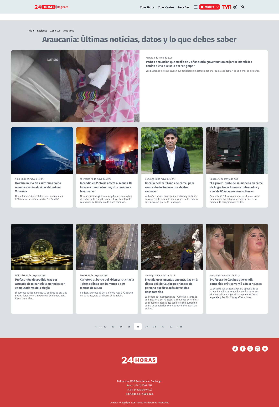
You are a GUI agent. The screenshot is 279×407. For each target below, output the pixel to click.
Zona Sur (183, 7)
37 (146, 326)
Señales (209, 7)
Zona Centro (166, 7)
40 (171, 326)
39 (162, 326)
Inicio (31, 30)
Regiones (42, 30)
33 (113, 326)
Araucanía (68, 30)
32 (105, 326)
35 (129, 326)
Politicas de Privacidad (139, 394)
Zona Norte (147, 7)
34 (121, 326)
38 (154, 326)
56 (181, 326)
